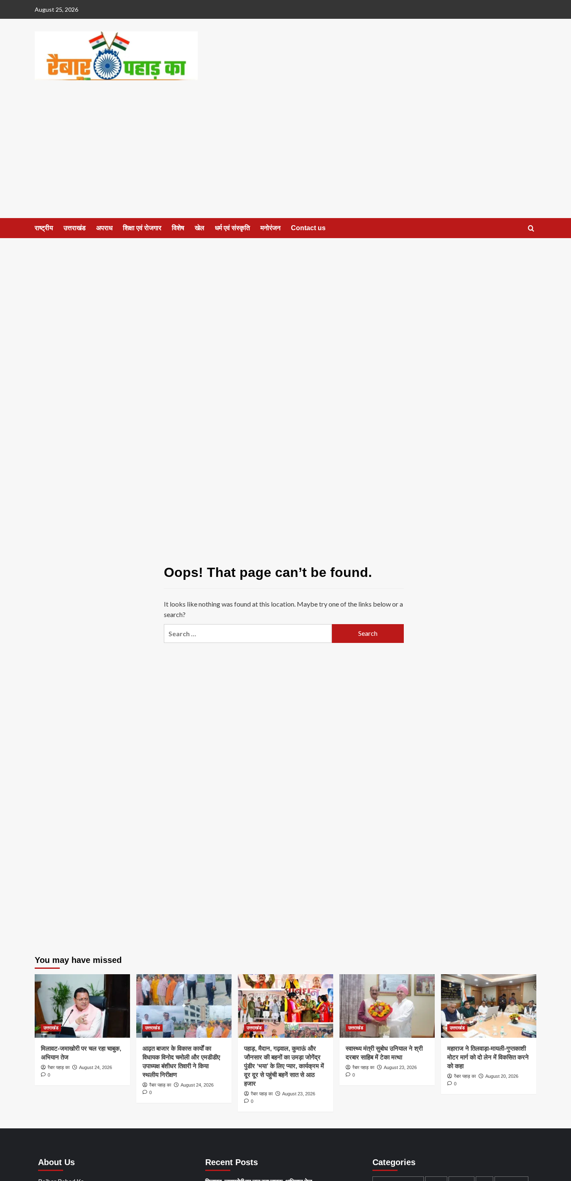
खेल (199, 227)
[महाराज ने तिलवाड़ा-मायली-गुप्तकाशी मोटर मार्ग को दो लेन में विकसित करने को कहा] (488, 1006)
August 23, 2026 (298, 1093)
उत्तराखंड (75, 227)
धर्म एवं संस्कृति (232, 227)
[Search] (531, 228)
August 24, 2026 (95, 1067)
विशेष (178, 227)
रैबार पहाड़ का (58, 1067)
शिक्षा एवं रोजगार (142, 227)
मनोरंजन (270, 227)
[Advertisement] (285, 155)
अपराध (104, 227)
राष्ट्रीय (44, 227)
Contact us (308, 227)
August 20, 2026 (501, 1076)
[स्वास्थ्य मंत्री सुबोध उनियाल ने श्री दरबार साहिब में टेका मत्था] (387, 1006)
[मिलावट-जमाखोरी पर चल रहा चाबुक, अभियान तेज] (82, 1006)
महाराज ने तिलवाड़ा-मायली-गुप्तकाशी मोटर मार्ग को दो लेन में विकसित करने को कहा (488, 1057)
